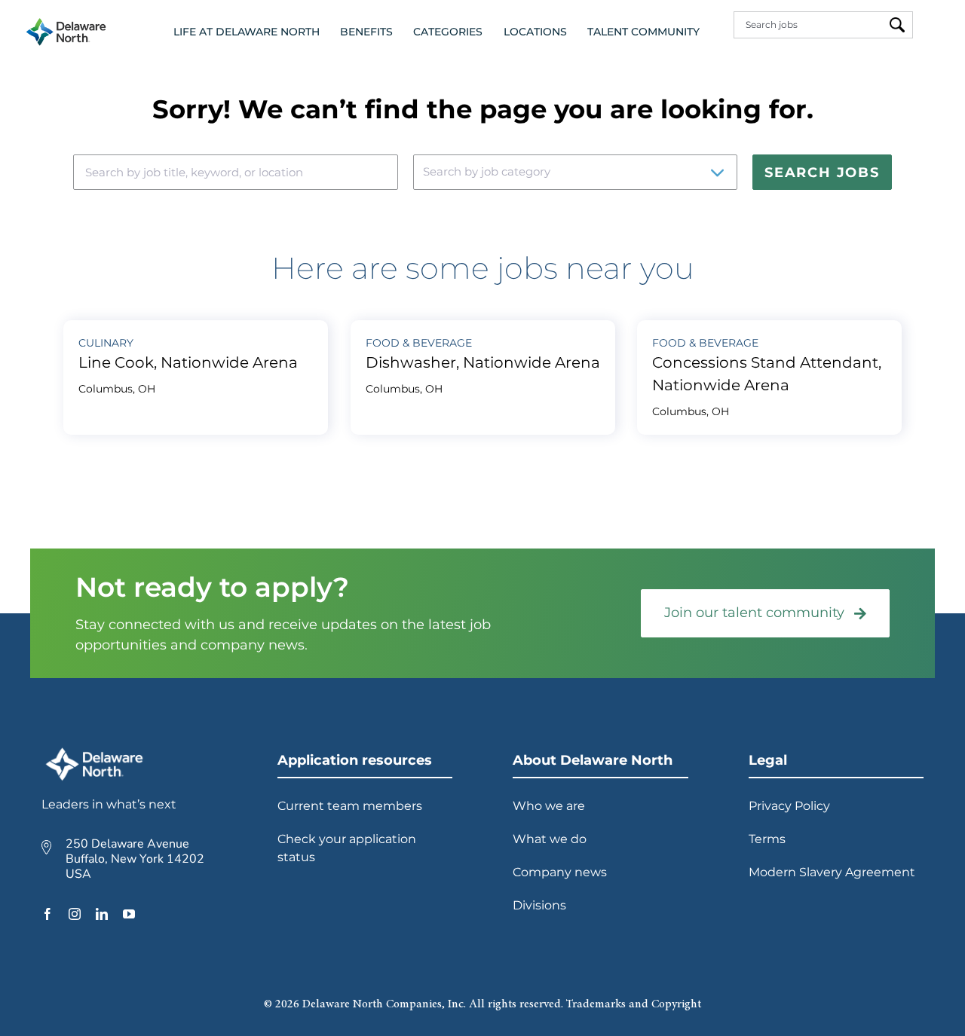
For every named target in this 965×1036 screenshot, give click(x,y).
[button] (246, 32)
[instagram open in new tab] (75, 914)
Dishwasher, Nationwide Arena (483, 362)
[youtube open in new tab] (129, 914)
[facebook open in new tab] (47, 914)
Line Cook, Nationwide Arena (188, 362)
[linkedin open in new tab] (102, 914)
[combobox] (812, 24)
